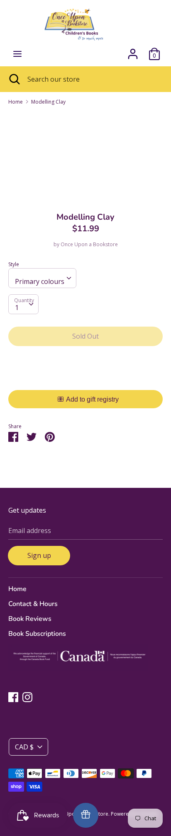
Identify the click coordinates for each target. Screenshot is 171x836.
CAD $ (24, 746)
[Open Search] (13, 79)
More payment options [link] (86, 381)
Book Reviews (29, 618)
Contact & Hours (33, 603)
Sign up (39, 555)
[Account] (133, 50)
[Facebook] (13, 696)
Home (17, 589)
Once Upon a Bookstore (89, 244)
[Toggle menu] (17, 54)
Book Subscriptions (37, 633)
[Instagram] (27, 696)
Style (13, 264)
